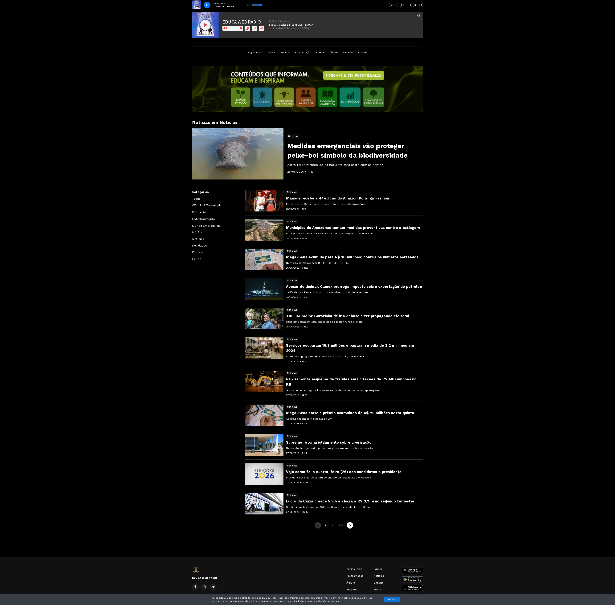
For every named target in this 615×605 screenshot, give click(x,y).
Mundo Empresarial (206, 225)
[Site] (402, 5)
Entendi (392, 599)
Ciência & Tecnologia (206, 205)
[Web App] (410, 5)
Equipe (320, 52)
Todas (196, 198)
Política (197, 252)
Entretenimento (203, 219)
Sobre (271, 52)
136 (341, 525)
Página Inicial (255, 52)
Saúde (196, 259)
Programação (303, 52)
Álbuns (334, 52)
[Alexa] (421, 5)
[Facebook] (396, 5)
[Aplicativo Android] (415, 5)
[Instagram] (391, 5)
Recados (348, 52)
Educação (199, 212)
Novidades (199, 245)
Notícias (285, 52)
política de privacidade (327, 601)
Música (197, 232)
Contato (363, 52)
